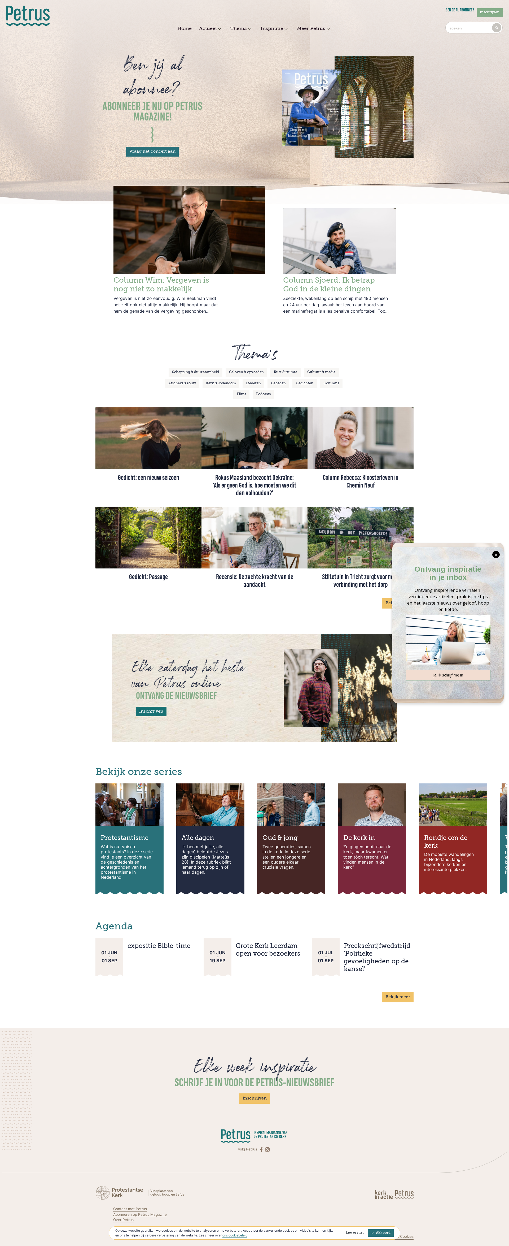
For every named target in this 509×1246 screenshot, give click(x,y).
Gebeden (278, 383)
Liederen (253, 383)
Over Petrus (123, 1220)
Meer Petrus (311, 28)
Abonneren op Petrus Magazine (140, 1214)
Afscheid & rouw (182, 383)
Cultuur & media (321, 372)
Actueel (208, 28)
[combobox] (474, 27)
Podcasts (263, 394)
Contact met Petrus (130, 1209)
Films (241, 394)
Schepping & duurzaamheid (195, 372)
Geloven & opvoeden (246, 372)
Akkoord (383, 1233)
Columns (331, 383)
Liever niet (355, 1232)
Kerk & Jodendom (221, 383)
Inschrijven (489, 12)
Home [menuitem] (184, 28)
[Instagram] (267, 1149)
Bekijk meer (397, 997)
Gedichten (304, 383)
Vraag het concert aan (152, 151)
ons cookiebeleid (234, 1235)
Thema (238, 28)
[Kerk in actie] (384, 1194)
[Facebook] (262, 1149)
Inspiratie (272, 28)
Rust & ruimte (285, 372)
